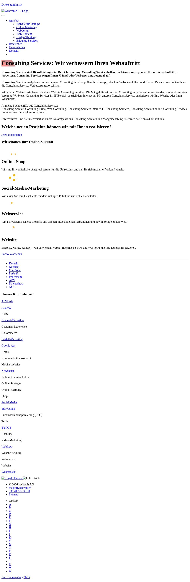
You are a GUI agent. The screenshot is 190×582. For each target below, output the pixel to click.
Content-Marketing (12, 320)
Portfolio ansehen (11, 254)
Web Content (24, 33)
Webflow (6, 446)
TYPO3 (6, 427)
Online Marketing (26, 27)
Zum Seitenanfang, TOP (15, 577)
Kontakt (13, 50)
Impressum (15, 276)
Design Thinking (26, 37)
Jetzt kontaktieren (11, 134)
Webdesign (22, 30)
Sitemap (13, 494)
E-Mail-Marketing (12, 339)
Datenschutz (16, 283)
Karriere (14, 266)
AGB (12, 286)
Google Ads (8, 345)
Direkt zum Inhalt (11, 4)
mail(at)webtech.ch (20, 487)
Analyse (6, 307)
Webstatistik (8, 471)
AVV (12, 280)
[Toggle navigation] (2, 15)
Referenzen (15, 43)
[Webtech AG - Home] (14, 10)
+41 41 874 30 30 (19, 491)
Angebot (14, 20)
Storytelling (8, 408)
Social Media (9, 402)
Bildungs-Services (27, 40)
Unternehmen (17, 47)
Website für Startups (28, 23)
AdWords (7, 301)
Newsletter (7, 370)
